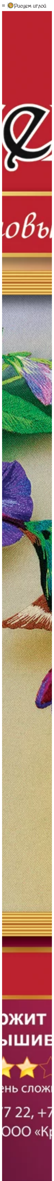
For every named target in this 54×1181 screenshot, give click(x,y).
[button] (3, 5)
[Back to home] (27, 5)
